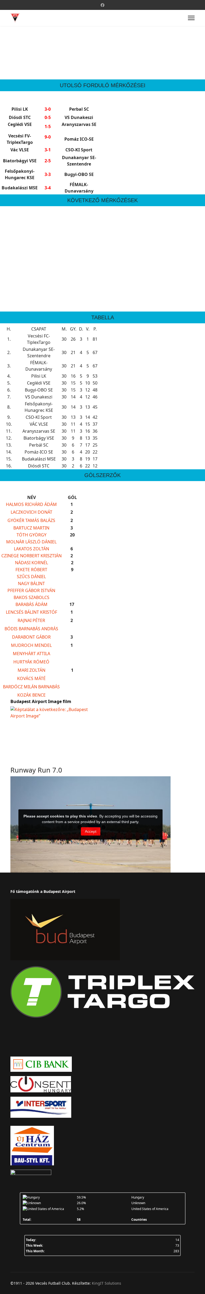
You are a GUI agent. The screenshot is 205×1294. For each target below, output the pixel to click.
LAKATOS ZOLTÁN (31, 549)
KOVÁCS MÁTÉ (31, 678)
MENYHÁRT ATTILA (31, 653)
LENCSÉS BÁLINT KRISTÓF (31, 612)
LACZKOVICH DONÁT (31, 512)
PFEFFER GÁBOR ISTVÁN (31, 590)
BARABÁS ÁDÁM (31, 604)
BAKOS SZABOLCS (31, 597)
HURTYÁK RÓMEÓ (31, 662)
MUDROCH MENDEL (31, 645)
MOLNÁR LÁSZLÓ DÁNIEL (31, 542)
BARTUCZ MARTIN (31, 528)
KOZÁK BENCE (31, 695)
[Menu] (191, 18)
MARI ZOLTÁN (31, 670)
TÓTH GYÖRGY (31, 535)
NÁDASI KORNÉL (31, 563)
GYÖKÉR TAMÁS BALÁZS (31, 520)
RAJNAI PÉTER (31, 620)
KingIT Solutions (106, 1283)
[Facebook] (102, 4)
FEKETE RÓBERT (31, 570)
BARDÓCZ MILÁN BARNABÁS (31, 687)
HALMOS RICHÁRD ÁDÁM (31, 504)
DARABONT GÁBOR (31, 637)
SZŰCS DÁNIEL (31, 576)
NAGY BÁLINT (31, 583)
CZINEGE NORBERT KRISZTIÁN (31, 556)
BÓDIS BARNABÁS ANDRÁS (31, 629)
